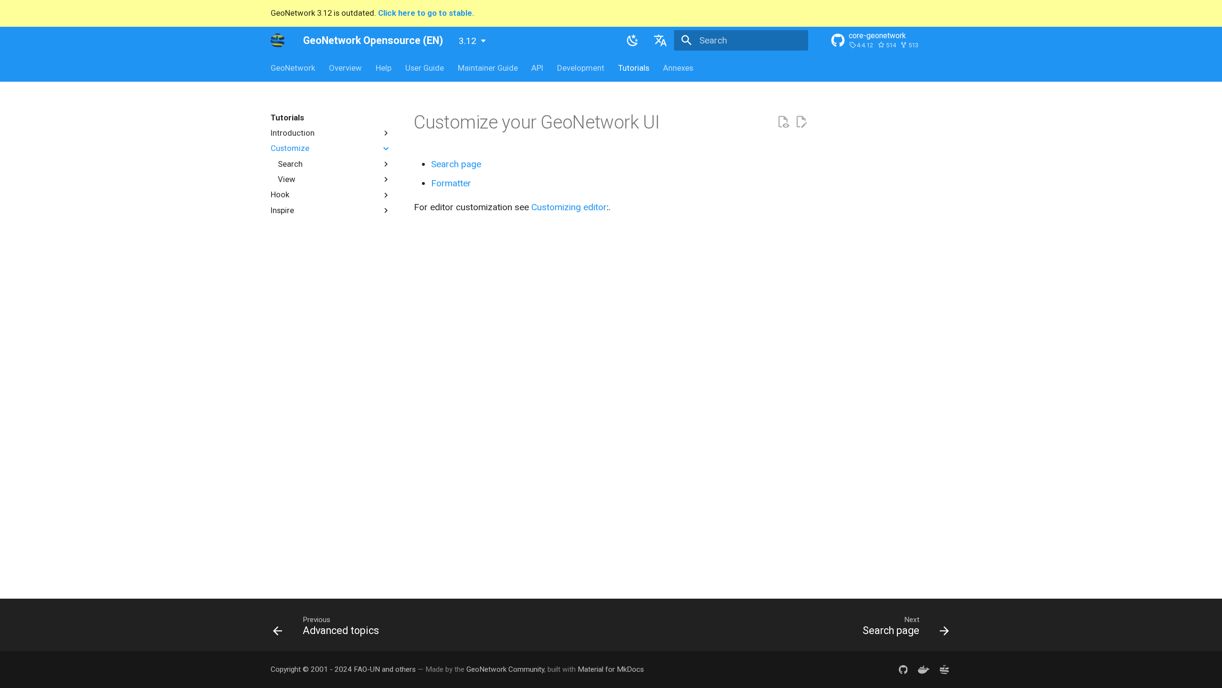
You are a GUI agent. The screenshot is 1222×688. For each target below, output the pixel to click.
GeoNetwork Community (505, 669)
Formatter (451, 183)
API (537, 68)
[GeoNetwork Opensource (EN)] (277, 40)
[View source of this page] (783, 122)
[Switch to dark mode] (633, 40)
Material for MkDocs (611, 669)
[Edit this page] (801, 122)
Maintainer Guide (487, 68)
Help (383, 68)
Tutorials (633, 68)
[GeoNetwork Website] (944, 669)
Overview (345, 68)
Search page (456, 164)
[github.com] (903, 669)
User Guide (424, 68)
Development (580, 68)
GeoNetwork (293, 68)
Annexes (678, 68)
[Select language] (660, 40)
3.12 (467, 40)
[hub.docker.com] (924, 669)
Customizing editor (569, 207)
